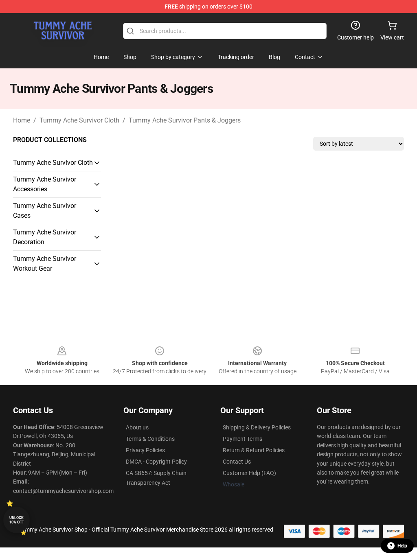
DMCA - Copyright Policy (156, 461)
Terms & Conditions (150, 439)
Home (21, 120)
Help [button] (402, 546)
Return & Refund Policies (254, 450)
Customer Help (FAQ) (249, 473)
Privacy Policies (145, 450)
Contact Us (237, 461)
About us (137, 427)
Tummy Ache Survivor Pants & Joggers (185, 120)
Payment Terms (242, 439)
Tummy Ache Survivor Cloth (79, 120)
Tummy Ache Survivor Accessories (44, 184)
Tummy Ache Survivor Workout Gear (44, 263)
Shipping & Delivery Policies (257, 427)
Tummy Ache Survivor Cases (44, 210)
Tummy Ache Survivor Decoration (44, 237)
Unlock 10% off (16, 520)
